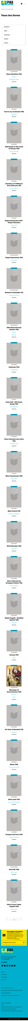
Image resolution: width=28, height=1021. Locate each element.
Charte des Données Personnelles (11, 1007)
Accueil (3, 9)
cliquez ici (17, 938)
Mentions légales (6, 1003)
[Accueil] (7, 3)
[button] (7, 27)
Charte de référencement (8, 1009)
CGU (2, 1005)
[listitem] (2, 965)
